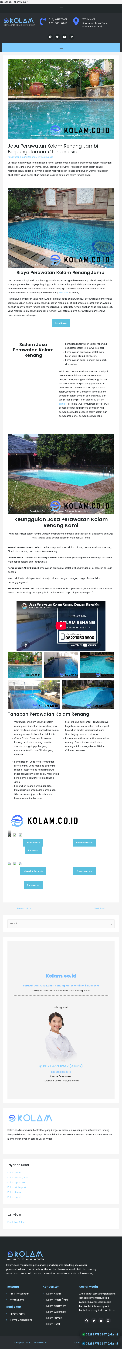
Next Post (101, 908)
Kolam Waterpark (16, 1187)
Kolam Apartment (17, 1182)
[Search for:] (60, 923)
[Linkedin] (72, 37)
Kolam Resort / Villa (17, 1177)
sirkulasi (63, 403)
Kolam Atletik (14, 1172)
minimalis (63, 292)
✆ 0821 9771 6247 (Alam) (61, 1066)
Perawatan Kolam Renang (22, 157)
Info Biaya (61, 323)
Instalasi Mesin (84, 842)
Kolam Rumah (14, 1192)
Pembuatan (33, 842)
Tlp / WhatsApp (58, 19)
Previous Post (23, 908)
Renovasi (33, 850)
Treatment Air (84, 871)
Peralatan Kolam (16, 1222)
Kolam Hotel (13, 1197)
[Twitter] (57, 37)
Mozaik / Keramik (33, 871)
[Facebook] (50, 37)
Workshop (88, 19)
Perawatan (33, 885)
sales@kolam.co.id (61, 1071)
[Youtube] (64, 37)
